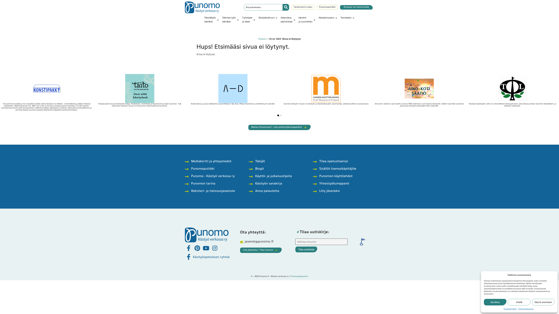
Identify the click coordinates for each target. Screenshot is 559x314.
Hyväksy (495, 302)
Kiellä (519, 302)
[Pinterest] (197, 248)
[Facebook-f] (188, 248)
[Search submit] (286, 7)
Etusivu (263, 38)
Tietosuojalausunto (526, 309)
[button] (212, 20)
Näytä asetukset (543, 302)
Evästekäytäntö (510, 309)
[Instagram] (215, 248)
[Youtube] (206, 248)
